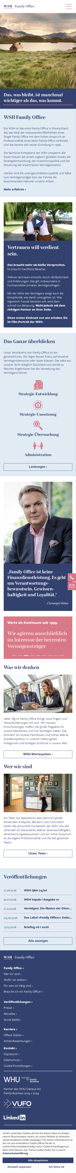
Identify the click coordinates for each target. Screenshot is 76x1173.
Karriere (9, 1029)
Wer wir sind (12, 974)
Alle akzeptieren (38, 1160)
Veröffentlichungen (17, 1002)
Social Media (11, 1019)
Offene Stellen (13, 1035)
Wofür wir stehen (15, 980)
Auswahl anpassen (19, 1166)
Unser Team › (38, 853)
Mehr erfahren (14, 189)
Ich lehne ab (56, 1166)
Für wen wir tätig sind (17, 985)
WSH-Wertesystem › (38, 754)
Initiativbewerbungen (17, 1041)
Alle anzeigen (38, 941)
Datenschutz (12, 1060)
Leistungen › (38, 467)
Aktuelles (9, 1014)
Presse (8, 1007)
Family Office (13, 968)
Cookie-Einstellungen (17, 1066)
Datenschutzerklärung (15, 1153)
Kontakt (9, 1048)
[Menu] (69, 6)
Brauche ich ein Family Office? (23, 991)
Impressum (11, 1054)
